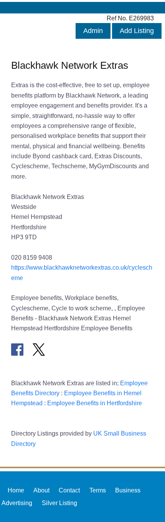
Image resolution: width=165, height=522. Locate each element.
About (41, 490)
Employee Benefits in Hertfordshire (94, 402)
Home (16, 490)
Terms (97, 490)
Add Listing (137, 31)
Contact (69, 490)
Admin (93, 31)
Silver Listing (59, 502)
